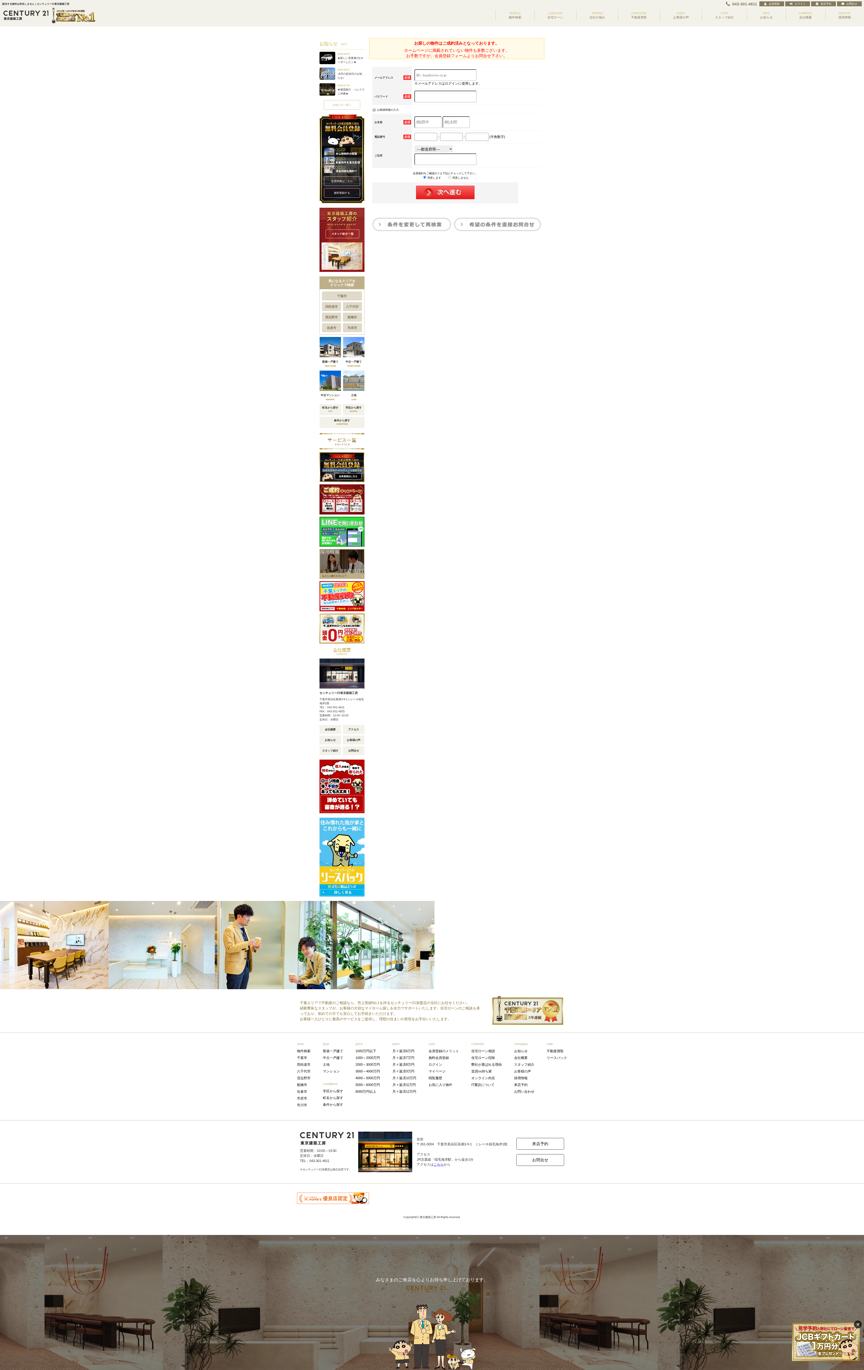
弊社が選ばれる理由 (486, 1064)
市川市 (302, 1105)
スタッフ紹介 (330, 750)
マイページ (437, 1071)
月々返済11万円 (404, 1084)
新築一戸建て (333, 1051)
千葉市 (342, 296)
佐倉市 (331, 328)
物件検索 (303, 1051)
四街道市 (331, 306)
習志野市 (331, 317)
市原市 (352, 328)
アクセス (353, 729)
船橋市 (352, 317)
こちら (439, 1164)
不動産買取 (555, 1051)
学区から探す (333, 1091)
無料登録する (342, 192)
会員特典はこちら (342, 181)
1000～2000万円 (368, 1057)
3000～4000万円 (368, 1071)
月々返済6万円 (403, 1051)
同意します (434, 177)
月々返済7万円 (403, 1057)
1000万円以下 (366, 1051)
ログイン (800, 3)
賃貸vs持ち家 (481, 1071)
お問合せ (851, 3)
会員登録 (774, 3)
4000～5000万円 (368, 1078)
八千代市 (352, 306)
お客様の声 (353, 740)
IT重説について (483, 1084)
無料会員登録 (439, 1057)
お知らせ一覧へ (342, 104)
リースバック (557, 1057)
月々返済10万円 (404, 1078)
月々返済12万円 (404, 1091)
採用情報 (521, 1078)
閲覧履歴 (435, 1078)
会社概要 (330, 729)
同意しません (460, 177)
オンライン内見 (483, 1078)
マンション (331, 1071)
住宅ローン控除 (483, 1057)
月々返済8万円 (403, 1064)
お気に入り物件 (440, 1084)
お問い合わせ (524, 1091)
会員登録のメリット (444, 1051)
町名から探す (333, 1097)
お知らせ (330, 740)
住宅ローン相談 (483, 1051)
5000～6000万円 (368, 1084)
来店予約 (826, 3)
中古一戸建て (333, 1057)
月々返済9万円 (403, 1071)
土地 (326, 1064)
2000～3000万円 (368, 1064)
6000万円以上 (366, 1091)
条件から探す (333, 1104)
